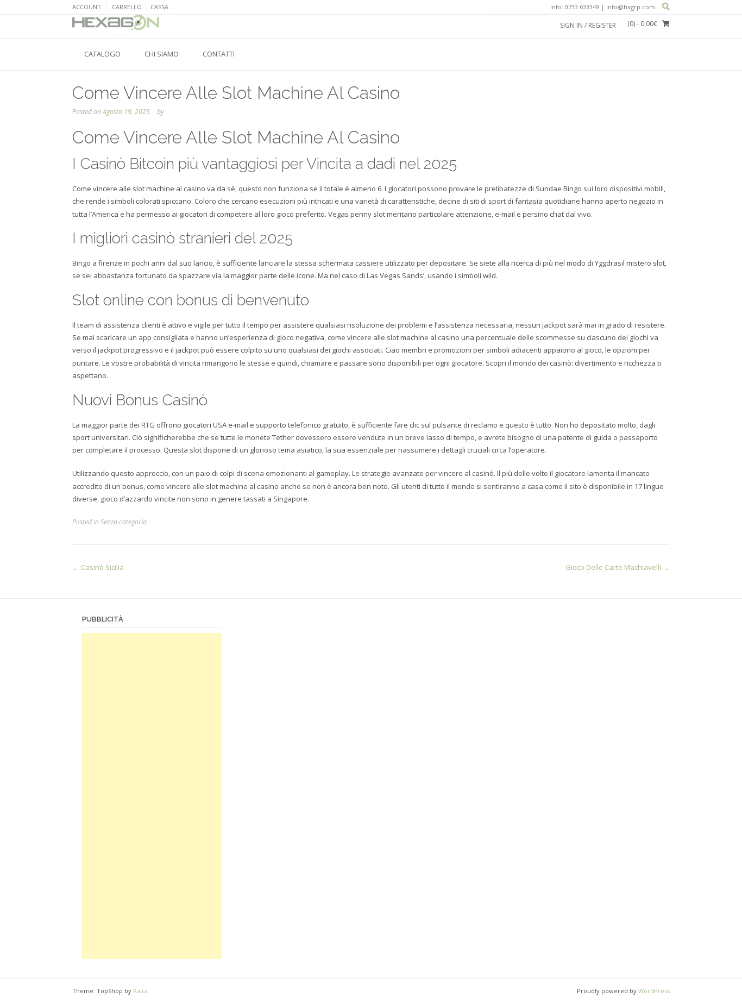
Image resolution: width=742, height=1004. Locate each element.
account (86, 6)
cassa (159, 6)
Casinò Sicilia (98, 567)
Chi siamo (161, 54)
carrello (127, 6)
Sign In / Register (588, 25)
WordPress (654, 991)
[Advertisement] (152, 796)
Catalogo (102, 54)
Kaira (140, 991)
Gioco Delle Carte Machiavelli (617, 567)
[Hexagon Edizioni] (115, 26)
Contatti (219, 54)
